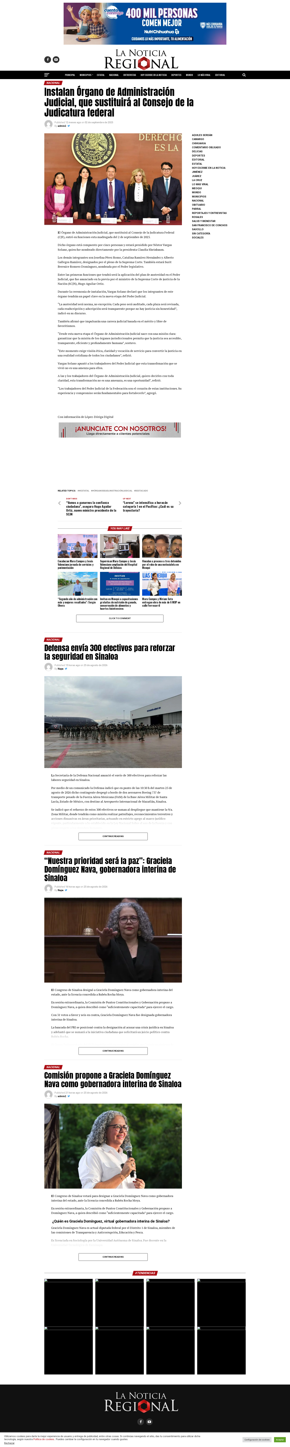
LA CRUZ (197, 180)
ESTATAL (101, 75)
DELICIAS (197, 151)
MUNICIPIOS (85, 75)
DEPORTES (176, 75)
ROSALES (197, 217)
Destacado (141, 491)
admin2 (62, 126)
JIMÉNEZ (197, 172)
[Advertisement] (120, 462)
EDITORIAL (220, 75)
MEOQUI (197, 188)
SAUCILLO (198, 229)
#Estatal (84, 491)
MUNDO (189, 75)
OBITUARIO (198, 205)
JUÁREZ (196, 176)
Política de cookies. (44, 1439)
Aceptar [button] (280, 1439)
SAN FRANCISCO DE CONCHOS (209, 225)
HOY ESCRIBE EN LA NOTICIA (154, 75)
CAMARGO (198, 139)
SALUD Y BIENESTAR (145, 83)
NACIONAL (114, 75)
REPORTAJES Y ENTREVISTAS (209, 213)
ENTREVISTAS (129, 75)
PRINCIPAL (70, 75)
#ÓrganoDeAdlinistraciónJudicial (112, 491)
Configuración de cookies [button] (257, 1439)
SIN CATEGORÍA (201, 233)
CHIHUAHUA (199, 143)
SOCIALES (198, 237)
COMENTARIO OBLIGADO (206, 147)
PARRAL (196, 209)
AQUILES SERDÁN (202, 135)
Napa (60, 668)
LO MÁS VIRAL (204, 75)
